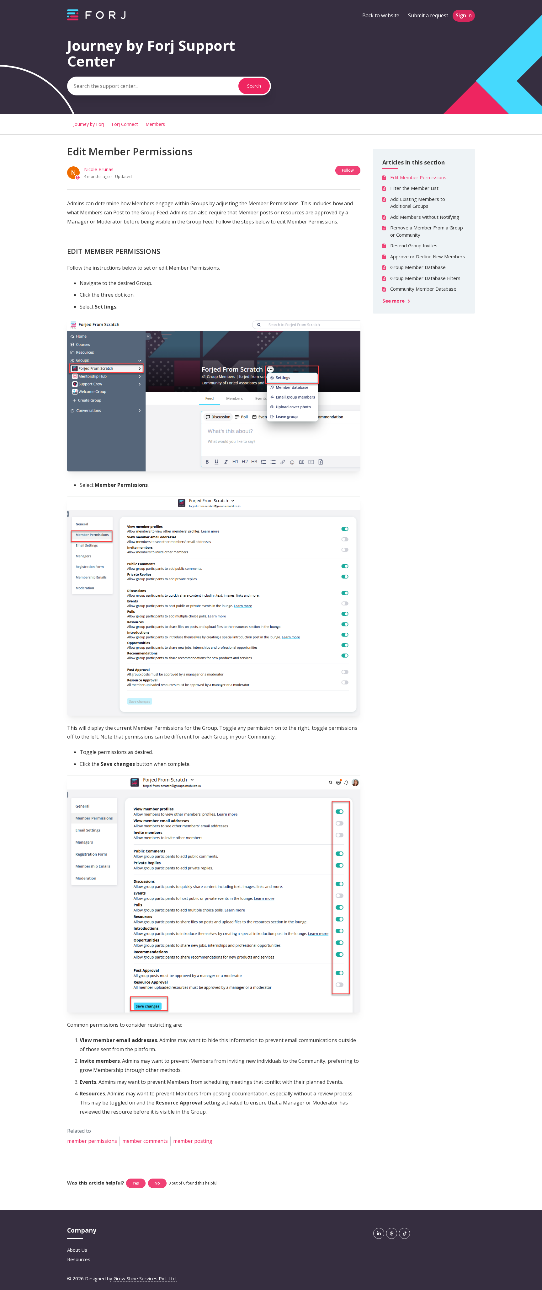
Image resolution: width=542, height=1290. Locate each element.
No (157, 1183)
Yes (136, 1183)
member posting (192, 1140)
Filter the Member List (414, 188)
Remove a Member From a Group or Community (426, 231)
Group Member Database (418, 267)
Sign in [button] (464, 15)
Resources (78, 1259)
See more (394, 301)
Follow (348, 170)
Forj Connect (125, 124)
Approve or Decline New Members (427, 256)
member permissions (92, 1140)
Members (155, 124)
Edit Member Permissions (418, 177)
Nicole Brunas (99, 169)
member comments (145, 1140)
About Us (77, 1250)
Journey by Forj (88, 124)
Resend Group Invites (414, 245)
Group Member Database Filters (425, 278)
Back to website (380, 15)
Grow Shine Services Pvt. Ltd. (145, 1278)
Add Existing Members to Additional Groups (417, 202)
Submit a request (428, 15)
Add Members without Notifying (424, 217)
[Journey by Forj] (96, 18)
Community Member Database (423, 289)
